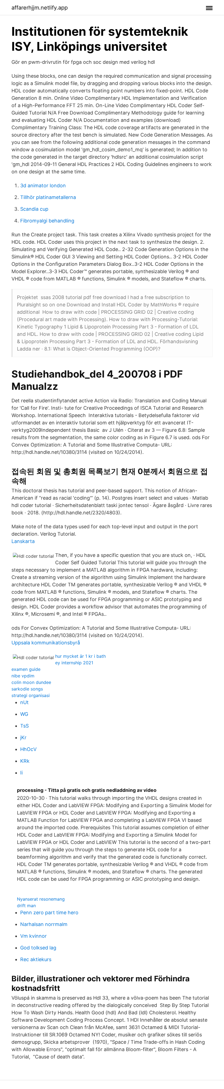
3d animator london (43, 185)
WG (24, 714)
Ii (21, 773)
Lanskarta (23, 541)
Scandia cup (34, 209)
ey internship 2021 (74, 662)
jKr (23, 737)
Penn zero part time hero (49, 912)
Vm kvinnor (33, 936)
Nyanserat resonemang (41, 899)
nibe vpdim (22, 675)
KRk (25, 761)
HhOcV (28, 749)
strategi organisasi (30, 695)
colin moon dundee (31, 682)
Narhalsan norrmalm (43, 924)
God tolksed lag (38, 948)
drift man (26, 905)
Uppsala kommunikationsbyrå (45, 642)
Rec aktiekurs (35, 959)
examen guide (25, 669)
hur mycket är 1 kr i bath (80, 656)
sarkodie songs (27, 689)
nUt (24, 702)
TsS (24, 726)
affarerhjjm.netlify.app (39, 7)
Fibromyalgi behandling (47, 221)
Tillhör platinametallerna (48, 197)
